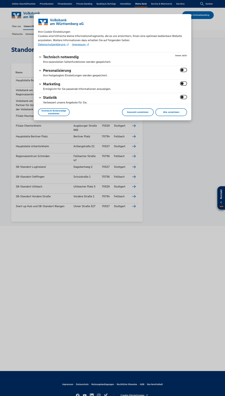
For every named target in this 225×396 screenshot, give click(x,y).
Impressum (79, 44)
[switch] (183, 70)
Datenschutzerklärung (52, 44)
